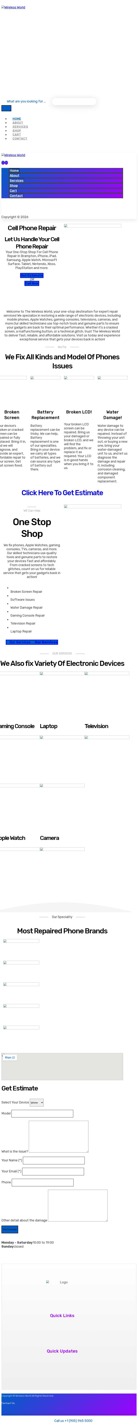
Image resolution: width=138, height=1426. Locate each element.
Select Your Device (15, 1102)
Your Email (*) (11, 1171)
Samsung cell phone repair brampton (60, 1371)
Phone (6, 1182)
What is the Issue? (15, 1151)
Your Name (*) (12, 1160)
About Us (60, 1323)
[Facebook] (57, 35)
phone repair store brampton (60, 1358)
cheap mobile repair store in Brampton (60, 1365)
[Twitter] (16, 209)
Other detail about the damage (24, 1220)
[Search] (6, 108)
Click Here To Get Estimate (62, 493)
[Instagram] (67, 35)
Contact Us (60, 1329)
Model (6, 1113)
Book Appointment (60, 1336)
